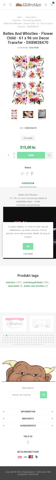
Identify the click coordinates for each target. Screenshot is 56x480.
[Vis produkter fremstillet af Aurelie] (42, 324)
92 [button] (23, 344)
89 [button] (16, 344)
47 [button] (10, 340)
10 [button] (26, 335)
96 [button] (32, 344)
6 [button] (16, 335)
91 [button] (20, 344)
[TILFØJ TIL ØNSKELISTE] (49, 155)
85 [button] (48, 342)
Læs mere (28, 254)
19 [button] (47, 335)
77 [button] (29, 342)
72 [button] (17, 342)
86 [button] (50, 342)
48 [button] (12, 340)
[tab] (28, 183)
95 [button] (30, 344)
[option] (14, 324)
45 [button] (5, 340)
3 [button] (9, 335)
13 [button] (33, 335)
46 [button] (7, 340)
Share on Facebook (27, 173)
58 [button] (36, 340)
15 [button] (38, 335)
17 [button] (42, 335)
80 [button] (36, 342)
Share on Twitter (22, 173)
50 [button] (17, 340)
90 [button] (18, 344)
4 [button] (11, 335)
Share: (28, 167)
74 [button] (22, 342)
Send (43, 394)
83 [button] (43, 342)
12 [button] (30, 335)
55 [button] (29, 340)
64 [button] (50, 340)
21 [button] (52, 335)
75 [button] (24, 342)
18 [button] (45, 335)
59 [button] (38, 340)
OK (28, 246)
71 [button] (14, 342)
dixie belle (13, 286)
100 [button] (42, 344)
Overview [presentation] (28, 183)
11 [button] (28, 335)
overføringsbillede (32, 282)
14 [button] (35, 335)
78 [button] (31, 342)
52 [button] (22, 340)
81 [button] (38, 342)
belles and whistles (34, 286)
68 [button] (7, 342)
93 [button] (25, 344)
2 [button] (6, 335)
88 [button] (13, 344)
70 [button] (12, 342)
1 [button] (3, 335)
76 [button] (26, 342)
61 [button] (43, 340)
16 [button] (40, 335)
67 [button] (5, 342)
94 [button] (28, 344)
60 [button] (41, 340)
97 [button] (35, 344)
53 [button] (24, 340)
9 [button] (23, 335)
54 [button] (26, 340)
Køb (31, 155)
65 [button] (53, 340)
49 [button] (14, 340)
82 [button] (41, 342)
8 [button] (21, 335)
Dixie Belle (34, 47)
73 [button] (19, 342)
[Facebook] (28, 442)
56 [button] (31, 340)
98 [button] (37, 344)
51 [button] (19, 340)
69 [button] (10, 342)
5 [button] (14, 335)
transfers (10, 282)
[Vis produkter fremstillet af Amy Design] (15, 324)
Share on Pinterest (32, 173)
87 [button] (53, 342)
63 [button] (48, 340)
